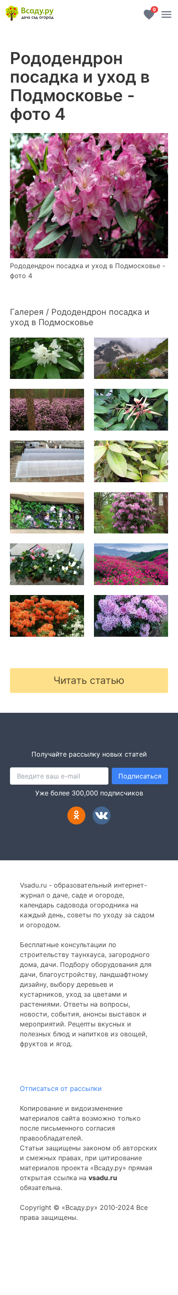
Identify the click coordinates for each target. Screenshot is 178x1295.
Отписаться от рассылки (61, 1088)
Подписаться (139, 776)
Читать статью (89, 680)
